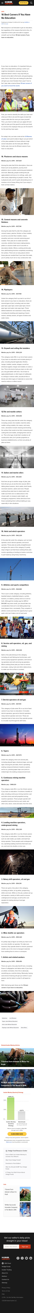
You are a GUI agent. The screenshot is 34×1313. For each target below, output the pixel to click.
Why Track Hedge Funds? (13, 1160)
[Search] (31, 2)
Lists (2, 12)
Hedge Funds (6, 1267)
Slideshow (4, 1018)
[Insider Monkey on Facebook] (19, 1258)
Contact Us (5, 1279)
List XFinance (12, 1018)
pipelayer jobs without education (10, 1027)
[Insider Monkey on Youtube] (27, 1258)
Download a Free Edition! (13, 1163)
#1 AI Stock (23, 3)
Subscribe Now (17, 1134)
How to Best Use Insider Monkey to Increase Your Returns (16, 1156)
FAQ (3, 1294)
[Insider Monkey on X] (23, 1258)
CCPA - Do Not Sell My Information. (12, 1297)
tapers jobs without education (9, 1021)
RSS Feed (8, 1263)
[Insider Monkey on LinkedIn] (30, 1258)
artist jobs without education (9, 1024)
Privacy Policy (6, 1288)
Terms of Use (6, 1291)
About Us (5, 1273)
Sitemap (4, 1283)
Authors (4, 1276)
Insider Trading (7, 1270)
